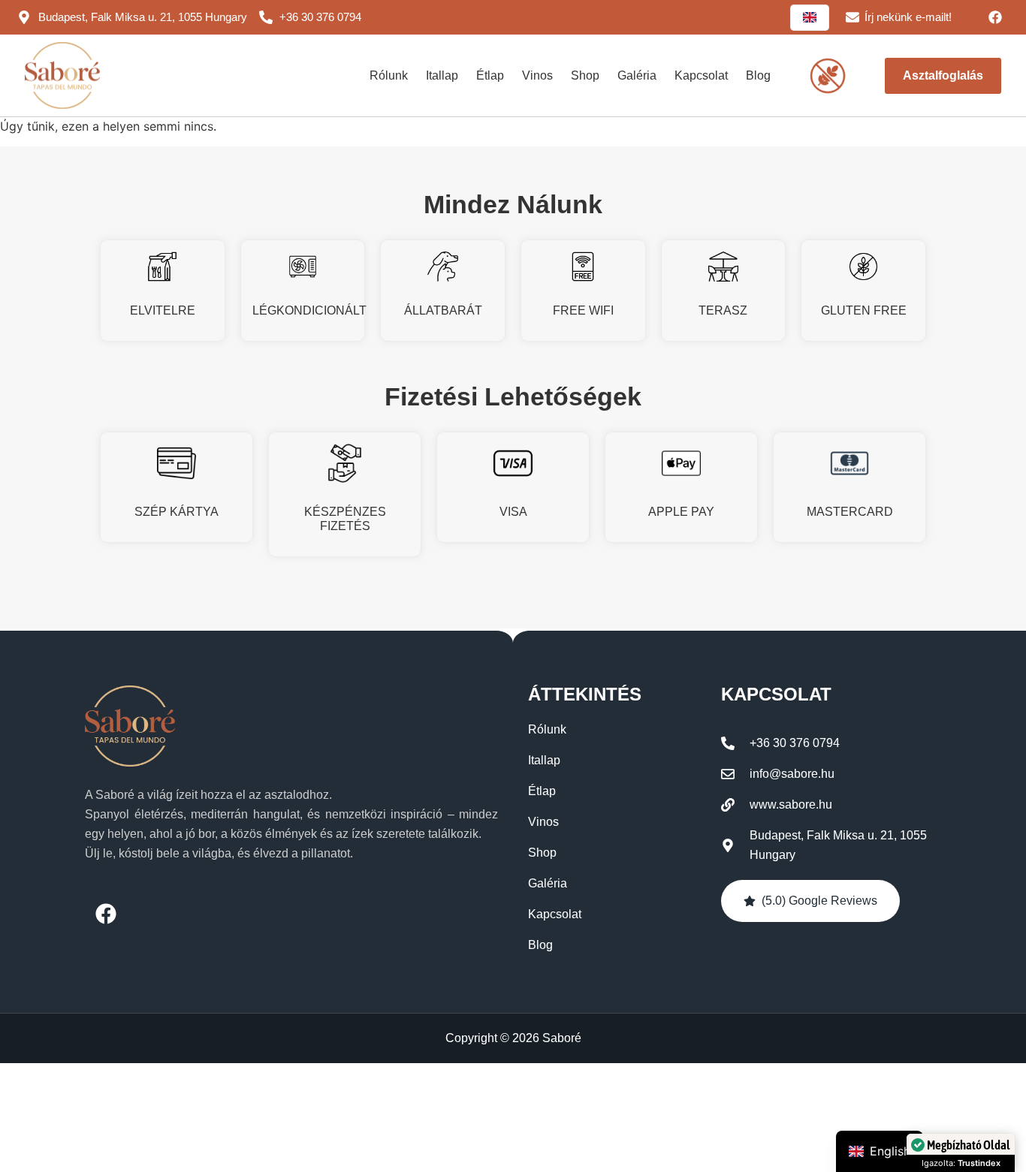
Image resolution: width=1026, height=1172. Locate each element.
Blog (758, 75)
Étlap (490, 75)
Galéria (636, 75)
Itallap (442, 75)
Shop (585, 75)
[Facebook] (995, 17)
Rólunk (389, 75)
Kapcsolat (701, 75)
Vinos (537, 75)
